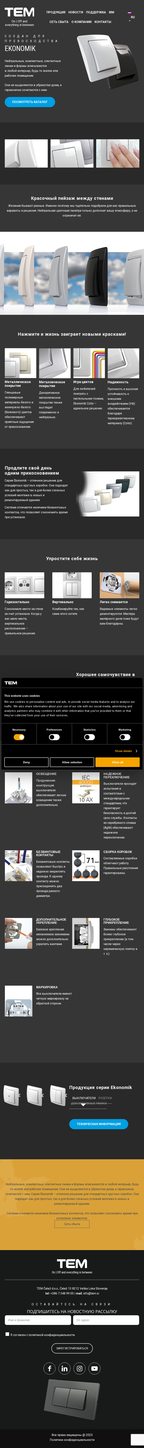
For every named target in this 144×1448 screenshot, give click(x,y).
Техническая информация (99, 1124)
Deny (26, 762)
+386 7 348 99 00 (62, 1293)
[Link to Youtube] (94, 1368)
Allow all (117, 762)
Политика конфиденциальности (72, 1440)
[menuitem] (56, 12)
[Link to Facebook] (50, 1368)
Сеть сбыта (72, 1224)
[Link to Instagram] (80, 1368)
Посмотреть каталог (30, 102)
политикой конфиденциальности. (51, 1335)
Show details (123, 751)
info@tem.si (91, 1293)
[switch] (54, 737)
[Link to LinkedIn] (64, 1368)
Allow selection (72, 762)
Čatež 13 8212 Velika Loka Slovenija (83, 1288)
